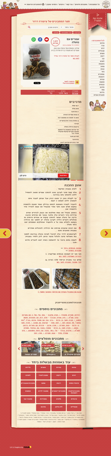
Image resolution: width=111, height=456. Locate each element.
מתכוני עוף (28, 399)
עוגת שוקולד (35, 413)
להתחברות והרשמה (34, 4)
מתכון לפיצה (80, 415)
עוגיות (102, 79)
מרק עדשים (52, 419)
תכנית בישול (46, 422)
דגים (102, 48)
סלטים (102, 87)
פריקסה (63, 417)
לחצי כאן (76, 58)
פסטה (102, 66)
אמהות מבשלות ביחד (72, 248)
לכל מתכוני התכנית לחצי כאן (69, 262)
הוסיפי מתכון (51, 4)
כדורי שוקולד (45, 413)
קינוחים (101, 84)
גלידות (102, 92)
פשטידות (43, 399)
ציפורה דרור (67, 45)
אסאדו (39, 422)
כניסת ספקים (61, 413)
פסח (103, 90)
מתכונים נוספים (75, 250)
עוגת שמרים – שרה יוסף (44, 333)
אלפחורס (81, 419)
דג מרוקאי (68, 419)
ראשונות (101, 77)
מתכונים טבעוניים (28, 383)
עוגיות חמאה (38, 417)
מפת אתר (79, 413)
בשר (102, 72)
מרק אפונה (70, 417)
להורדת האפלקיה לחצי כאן (70, 256)
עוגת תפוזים (71, 415)
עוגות (102, 69)
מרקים (102, 43)
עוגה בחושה (62, 415)
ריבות (59, 383)
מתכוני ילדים (43, 391)
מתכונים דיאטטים (58, 391)
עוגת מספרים (79, 417)
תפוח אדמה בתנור (31, 415)
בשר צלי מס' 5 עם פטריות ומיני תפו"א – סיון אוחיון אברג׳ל (50, 316)
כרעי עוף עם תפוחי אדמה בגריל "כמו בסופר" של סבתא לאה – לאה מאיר (51, 321)
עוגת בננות (56, 417)
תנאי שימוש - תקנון (58, 422)
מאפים (102, 53)
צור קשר (69, 4)
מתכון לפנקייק (25, 413)
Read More (63, 175)
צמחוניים (101, 74)
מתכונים (53, 413)
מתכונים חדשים (81, 4)
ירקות (102, 56)
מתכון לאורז (43, 375)
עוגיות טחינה (47, 417)
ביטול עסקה (71, 413)
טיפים (61, 4)
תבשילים (101, 51)
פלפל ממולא (43, 419)
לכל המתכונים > (66, 32)
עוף (103, 59)
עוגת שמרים (53, 415)
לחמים (102, 61)
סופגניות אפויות (99, 95)
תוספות (102, 82)
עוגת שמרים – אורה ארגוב (58, 325)
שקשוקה (21, 415)
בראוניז (75, 419)
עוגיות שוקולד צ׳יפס (26, 417)
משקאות (101, 64)
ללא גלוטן (58, 407)
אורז (102, 46)
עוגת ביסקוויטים (43, 415)
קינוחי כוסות (74, 383)
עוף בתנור (60, 419)
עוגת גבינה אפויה (33, 419)
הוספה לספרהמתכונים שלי (68, 82)
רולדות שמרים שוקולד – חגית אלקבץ (64, 315)
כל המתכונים (94, 4)
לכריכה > (77, 32)
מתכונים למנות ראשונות (74, 392)
